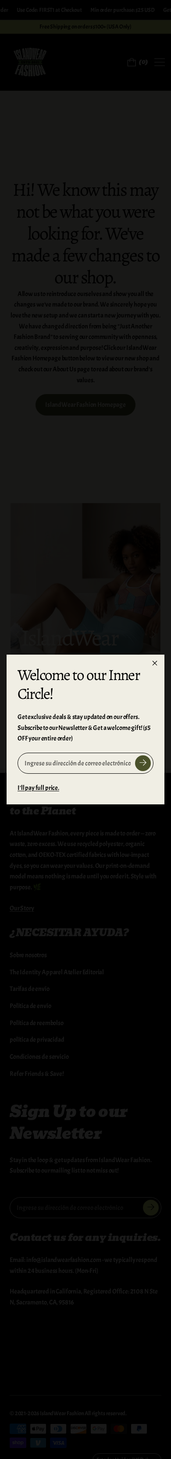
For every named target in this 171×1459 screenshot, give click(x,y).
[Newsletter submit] (143, 763)
